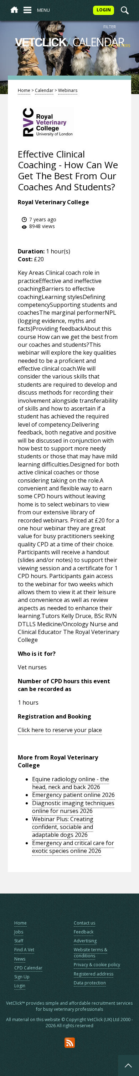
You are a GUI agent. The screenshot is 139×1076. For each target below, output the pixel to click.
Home (24, 90)
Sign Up (22, 977)
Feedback (83, 932)
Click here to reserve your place (60, 730)
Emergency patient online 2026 (73, 795)
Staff (18, 941)
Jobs (18, 932)
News (19, 959)
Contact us (84, 923)
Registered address (93, 974)
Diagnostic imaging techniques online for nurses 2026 (73, 807)
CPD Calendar (28, 968)
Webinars (67, 90)
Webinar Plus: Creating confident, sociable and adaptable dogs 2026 (62, 827)
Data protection (90, 983)
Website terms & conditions (90, 953)
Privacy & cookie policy (97, 965)
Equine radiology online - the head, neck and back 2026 (70, 783)
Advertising (85, 941)
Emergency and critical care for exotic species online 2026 (73, 847)
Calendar (44, 90)
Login (19, 986)
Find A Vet (24, 950)
